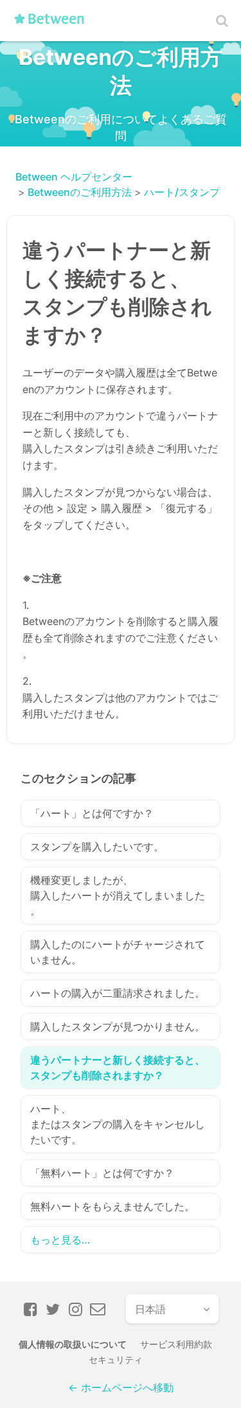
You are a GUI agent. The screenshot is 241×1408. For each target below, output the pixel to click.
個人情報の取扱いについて (73, 1344)
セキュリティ (116, 1359)
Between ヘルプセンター (73, 176)
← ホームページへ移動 (121, 1387)
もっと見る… (60, 1239)
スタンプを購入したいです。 (97, 846)
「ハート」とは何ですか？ (92, 813)
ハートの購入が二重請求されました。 (117, 993)
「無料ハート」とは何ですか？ (102, 1172)
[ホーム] (53, 23)
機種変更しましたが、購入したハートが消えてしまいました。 (117, 895)
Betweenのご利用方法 (80, 192)
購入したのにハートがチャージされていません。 (117, 952)
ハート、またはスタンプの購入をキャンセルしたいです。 (117, 1124)
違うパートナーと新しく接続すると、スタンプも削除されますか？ (117, 1067)
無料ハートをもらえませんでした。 (112, 1206)
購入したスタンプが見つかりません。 (117, 1026)
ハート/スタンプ (182, 192)
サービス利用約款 (176, 1344)
